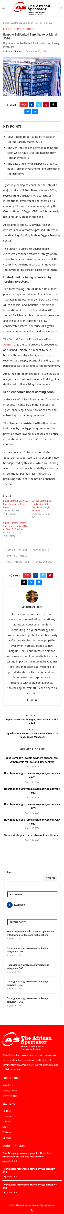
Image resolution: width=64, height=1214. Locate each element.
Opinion (6, 1137)
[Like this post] (24, 104)
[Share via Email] (35, 111)
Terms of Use (9, 1096)
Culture (6, 1132)
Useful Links (11, 1078)
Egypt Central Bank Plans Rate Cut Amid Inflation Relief (15, 504)
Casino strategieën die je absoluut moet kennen (32, 835)
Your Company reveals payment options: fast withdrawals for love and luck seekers (31, 933)
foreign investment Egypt (17, 562)
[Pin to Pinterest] (46, 104)
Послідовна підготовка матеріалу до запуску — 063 (28, 950)
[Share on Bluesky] (27, 111)
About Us (7, 1085)
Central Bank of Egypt (16, 550)
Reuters (8, 344)
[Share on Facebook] (31, 104)
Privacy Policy (9, 1090)
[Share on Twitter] (39, 104)
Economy (7, 1116)
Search (11, 872)
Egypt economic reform (16, 556)
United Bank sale (44, 562)
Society (6, 1121)
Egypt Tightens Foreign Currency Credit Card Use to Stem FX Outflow (15, 526)
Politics (6, 1110)
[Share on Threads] (53, 104)
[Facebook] (32, 1210)
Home (6, 23)
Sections (8, 1104)
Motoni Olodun (13, 51)
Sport (5, 1127)
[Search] (60, 8)
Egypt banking (39, 550)
